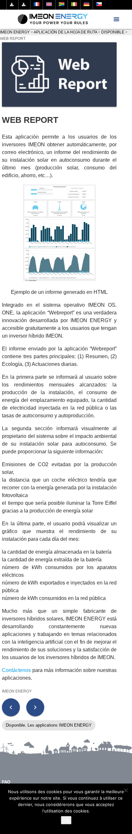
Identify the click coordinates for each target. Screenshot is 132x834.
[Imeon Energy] (53, 19)
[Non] (125, 790)
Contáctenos (16, 670)
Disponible (15, 725)
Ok (66, 820)
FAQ (6, 782)
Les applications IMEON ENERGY (60, 725)
